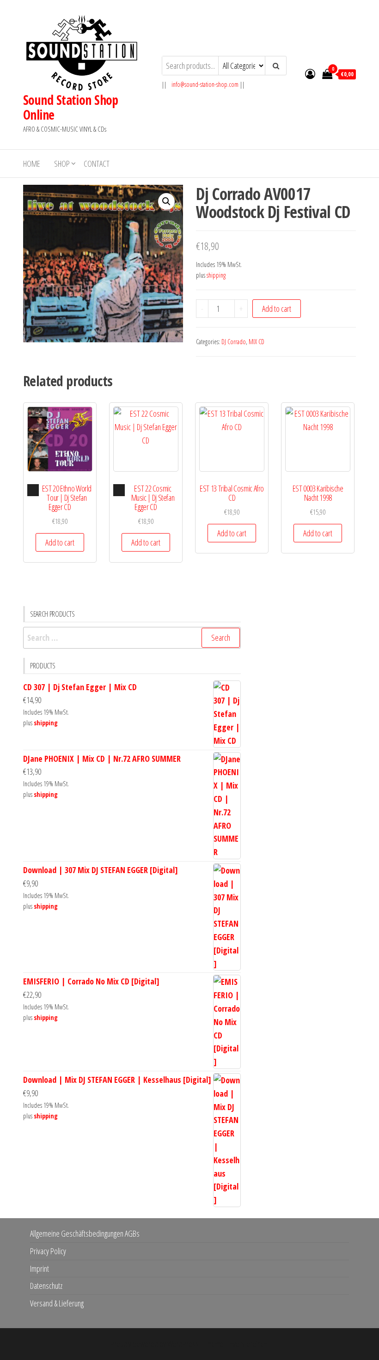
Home (31, 163)
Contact (97, 163)
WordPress (183, 1343)
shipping (216, 275)
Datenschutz (46, 1285)
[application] (33, 490)
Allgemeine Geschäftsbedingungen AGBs (85, 1233)
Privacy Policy (48, 1251)
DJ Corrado (233, 341)
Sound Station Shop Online (70, 107)
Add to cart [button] (59, 542)
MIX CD (256, 341)
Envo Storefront (247, 1343)
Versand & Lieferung (57, 1303)
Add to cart (276, 308)
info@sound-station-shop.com (204, 84)
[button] (166, 201)
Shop (62, 163)
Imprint (39, 1268)
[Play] (33, 490)
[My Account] (310, 73)
